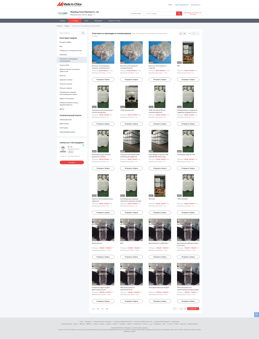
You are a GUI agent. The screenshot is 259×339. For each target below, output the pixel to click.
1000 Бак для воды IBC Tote (186, 154)
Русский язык (137, 324)
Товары (75, 21)
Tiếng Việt (183, 324)
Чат (72, 152)
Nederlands (157, 324)
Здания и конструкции (67, 98)
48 (107, 309)
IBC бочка (152, 199)
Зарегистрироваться (181, 5)
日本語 (95, 324)
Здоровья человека (66, 80)
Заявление (88, 321)
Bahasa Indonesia (193, 324)
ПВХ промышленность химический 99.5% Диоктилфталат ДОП (127, 289)
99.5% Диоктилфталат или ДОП (159, 287)
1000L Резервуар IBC (127, 110)
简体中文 (82, 324)
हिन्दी (164, 324)
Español (108, 324)
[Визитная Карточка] (83, 145)
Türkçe (176, 324)
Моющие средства (66, 88)
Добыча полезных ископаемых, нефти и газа (70, 70)
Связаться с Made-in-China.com (143, 321)
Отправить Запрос (103, 79)
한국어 (145, 324)
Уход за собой (64, 65)
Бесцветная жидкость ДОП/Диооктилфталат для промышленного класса (101, 289)
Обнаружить (98, 21)
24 (98, 309)
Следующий (192, 309)
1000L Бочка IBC (182, 199)
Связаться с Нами (114, 21)
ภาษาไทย (169, 324)
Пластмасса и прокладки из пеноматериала (69, 60)
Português (122, 324)
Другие (62, 109)
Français (101, 324)
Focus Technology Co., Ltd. (127, 328)
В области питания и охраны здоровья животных (69, 104)
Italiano (129, 324)
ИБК (178, 66)
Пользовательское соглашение (103, 321)
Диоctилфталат (97, 243)
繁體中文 (89, 324)
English (76, 324)
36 (102, 309)
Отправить (71, 162)
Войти (170, 5)
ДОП (121, 243)
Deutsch (115, 324)
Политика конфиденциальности (123, 321)
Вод (61, 46)
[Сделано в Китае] (70, 4)
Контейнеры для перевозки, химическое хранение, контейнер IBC (131, 201)
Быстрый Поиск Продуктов (162, 321)
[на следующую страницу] (197, 33)
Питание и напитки (66, 84)
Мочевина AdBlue (65, 42)
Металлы (63, 75)
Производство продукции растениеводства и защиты (68, 93)
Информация (175, 321)
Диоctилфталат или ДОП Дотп (158, 243)
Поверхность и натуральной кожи (71, 50)
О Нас (86, 21)
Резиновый (63, 55)
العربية (150, 324)
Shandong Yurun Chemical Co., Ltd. (84, 12)
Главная (62, 21)
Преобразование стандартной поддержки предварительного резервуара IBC (187, 112)
